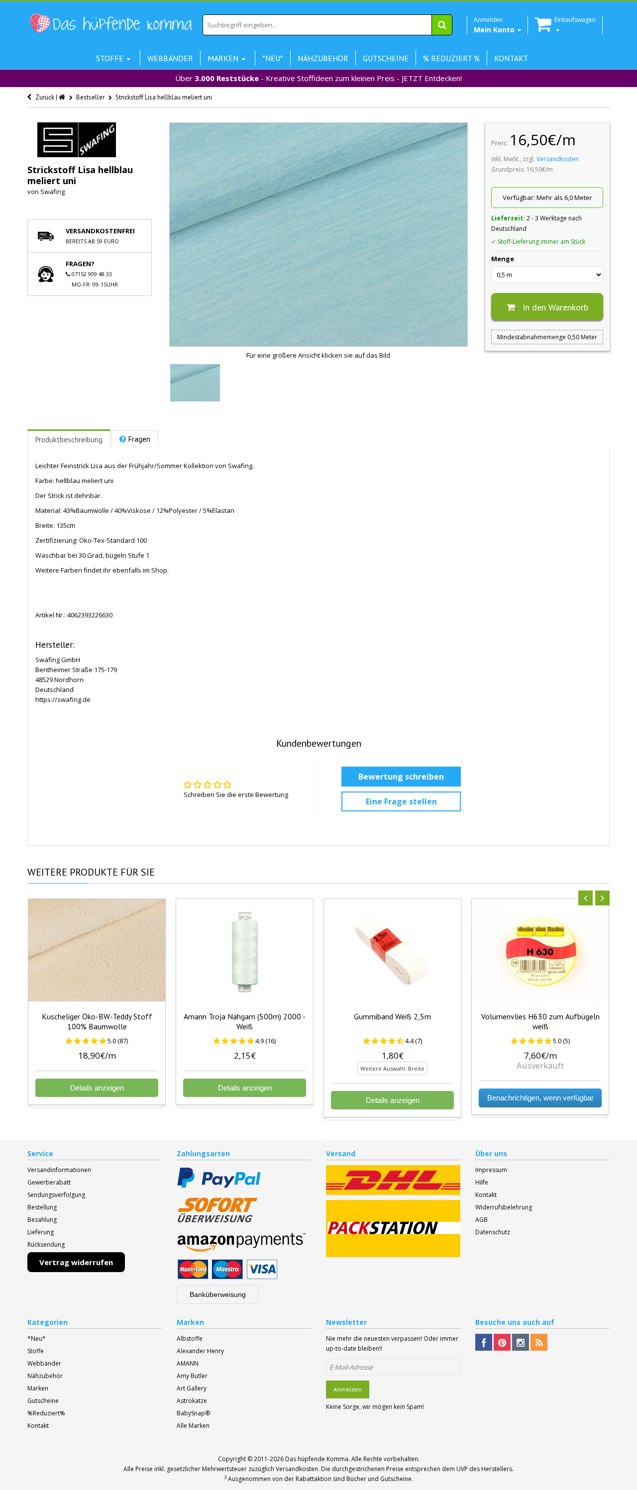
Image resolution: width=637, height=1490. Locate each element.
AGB (481, 1219)
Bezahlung (42, 1219)
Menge (502, 258)
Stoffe (35, 1351)
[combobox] (327, 24)
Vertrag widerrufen (76, 1262)
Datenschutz (492, 1232)
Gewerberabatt (49, 1182)
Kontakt (486, 1195)
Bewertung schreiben (401, 776)
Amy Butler (192, 1376)
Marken (37, 1388)
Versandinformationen (59, 1170)
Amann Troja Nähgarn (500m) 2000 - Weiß (245, 1021)
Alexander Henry (200, 1351)
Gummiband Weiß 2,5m (392, 1016)
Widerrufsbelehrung (503, 1207)
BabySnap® (193, 1413)
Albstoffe (190, 1338)
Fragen (139, 439)
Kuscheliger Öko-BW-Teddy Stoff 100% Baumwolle (97, 1021)
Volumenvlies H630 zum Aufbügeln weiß (540, 1021)
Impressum (491, 1170)
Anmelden (347, 1389)
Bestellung (42, 1207)
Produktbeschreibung (69, 439)
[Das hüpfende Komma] (110, 23)
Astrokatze (192, 1400)
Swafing (52, 191)
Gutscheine (43, 1400)
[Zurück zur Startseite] (63, 97)
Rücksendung (46, 1244)
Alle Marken (193, 1425)
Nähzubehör (45, 1376)
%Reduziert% (46, 1413)
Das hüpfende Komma (316, 1459)
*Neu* (36, 1338)
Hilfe (481, 1182)
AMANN (188, 1363)
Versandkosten (557, 159)
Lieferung (40, 1232)
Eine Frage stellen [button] (401, 801)
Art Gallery (192, 1388)
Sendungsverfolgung (56, 1195)
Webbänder (44, 1363)
